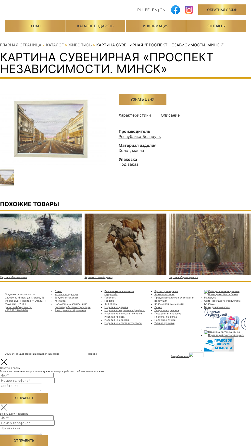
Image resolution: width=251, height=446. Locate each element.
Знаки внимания (164, 294)
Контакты (216, 26)
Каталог (55, 44)
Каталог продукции (66, 294)
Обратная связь (222, 10)
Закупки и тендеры (66, 297)
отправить (23, 398)
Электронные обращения (70, 310)
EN (154, 9)
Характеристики (135, 115)
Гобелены (110, 297)
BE (147, 9)
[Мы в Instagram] (189, 13)
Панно (158, 307)
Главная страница (20, 44)
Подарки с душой (165, 319)
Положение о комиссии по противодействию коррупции (72, 305)
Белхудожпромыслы (217, 307)
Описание (170, 115)
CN (162, 9)
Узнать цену (142, 99)
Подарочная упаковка (167, 313)
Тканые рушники (164, 323)
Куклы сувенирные (166, 291)
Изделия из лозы (114, 316)
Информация (155, 26)
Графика (109, 300)
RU (140, 9)
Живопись (80, 44)
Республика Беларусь (140, 136)
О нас (34, 26)
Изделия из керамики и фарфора (124, 310)
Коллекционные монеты (169, 303)
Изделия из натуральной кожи (123, 313)
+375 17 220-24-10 (16, 310)
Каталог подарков (95, 26)
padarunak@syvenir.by (18, 307)
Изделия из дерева (116, 307)
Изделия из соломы (116, 319)
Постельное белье (165, 316)
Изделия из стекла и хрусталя (123, 323)
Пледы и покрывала (166, 310)
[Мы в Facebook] (175, 13)
